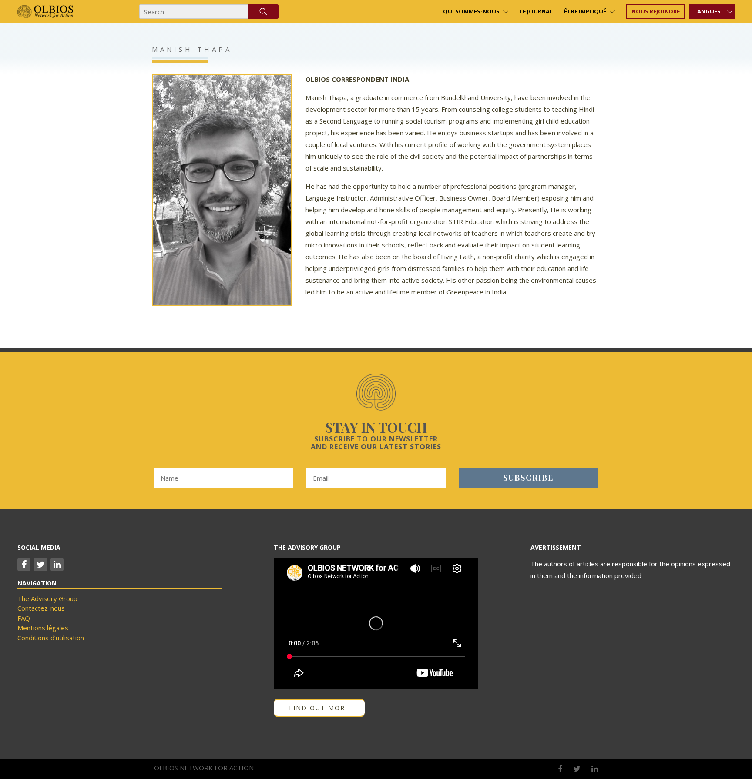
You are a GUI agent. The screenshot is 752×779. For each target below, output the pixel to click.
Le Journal (536, 11)
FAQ (23, 618)
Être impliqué (585, 11)
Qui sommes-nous (471, 11)
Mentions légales (42, 627)
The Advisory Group (47, 598)
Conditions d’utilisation (50, 637)
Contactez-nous (41, 608)
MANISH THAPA (192, 49)
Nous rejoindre (655, 11)
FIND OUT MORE (319, 708)
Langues (707, 11)
